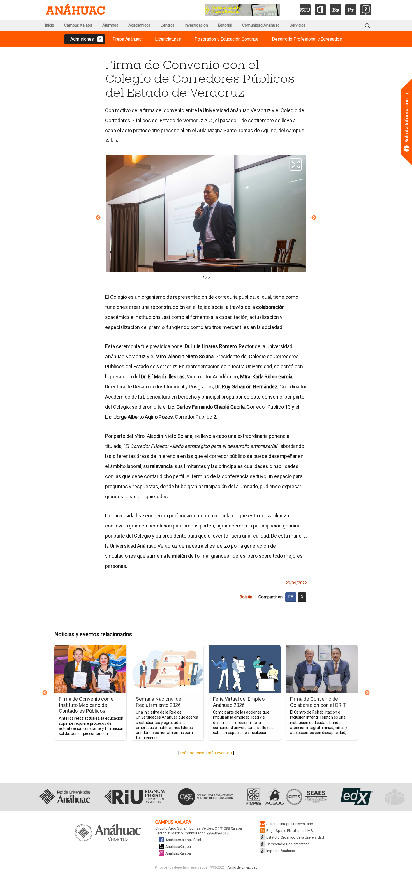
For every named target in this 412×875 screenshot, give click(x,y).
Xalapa (178, 846)
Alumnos (110, 25)
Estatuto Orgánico (295, 837)
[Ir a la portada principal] (75, 9)
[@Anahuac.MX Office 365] (320, 9)
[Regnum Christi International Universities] (134, 796)
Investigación (196, 25)
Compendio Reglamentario (288, 844)
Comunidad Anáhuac (260, 25)
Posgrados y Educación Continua (226, 39)
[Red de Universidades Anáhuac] (64, 796)
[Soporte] (365, 9)
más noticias (192, 752)
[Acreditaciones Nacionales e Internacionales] (286, 796)
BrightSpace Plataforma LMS (289, 830)
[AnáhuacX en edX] (356, 796)
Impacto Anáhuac (280, 851)
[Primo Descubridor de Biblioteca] (350, 9)
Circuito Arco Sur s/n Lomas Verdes (184, 828)
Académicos (139, 25)
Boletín (245, 596)
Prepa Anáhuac (127, 39)
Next (314, 218)
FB (290, 596)
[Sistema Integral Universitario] (305, 9)
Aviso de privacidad (242, 867)
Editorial (225, 25)
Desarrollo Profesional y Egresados (307, 39)
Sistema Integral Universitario (289, 824)
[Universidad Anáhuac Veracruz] (108, 833)
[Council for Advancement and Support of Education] (205, 796)
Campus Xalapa (78, 25)
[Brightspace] (335, 9)
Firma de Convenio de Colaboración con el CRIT (318, 702)
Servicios (297, 25)
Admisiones (82, 39)
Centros (168, 25)
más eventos (220, 752)
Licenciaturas (168, 39)
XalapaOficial (183, 840)
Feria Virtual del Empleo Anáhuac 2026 (239, 702)
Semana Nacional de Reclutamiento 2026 (158, 702)
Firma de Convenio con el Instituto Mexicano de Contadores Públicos (87, 705)
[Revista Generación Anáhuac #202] (242, 9)
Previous (98, 218)
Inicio (49, 25)
